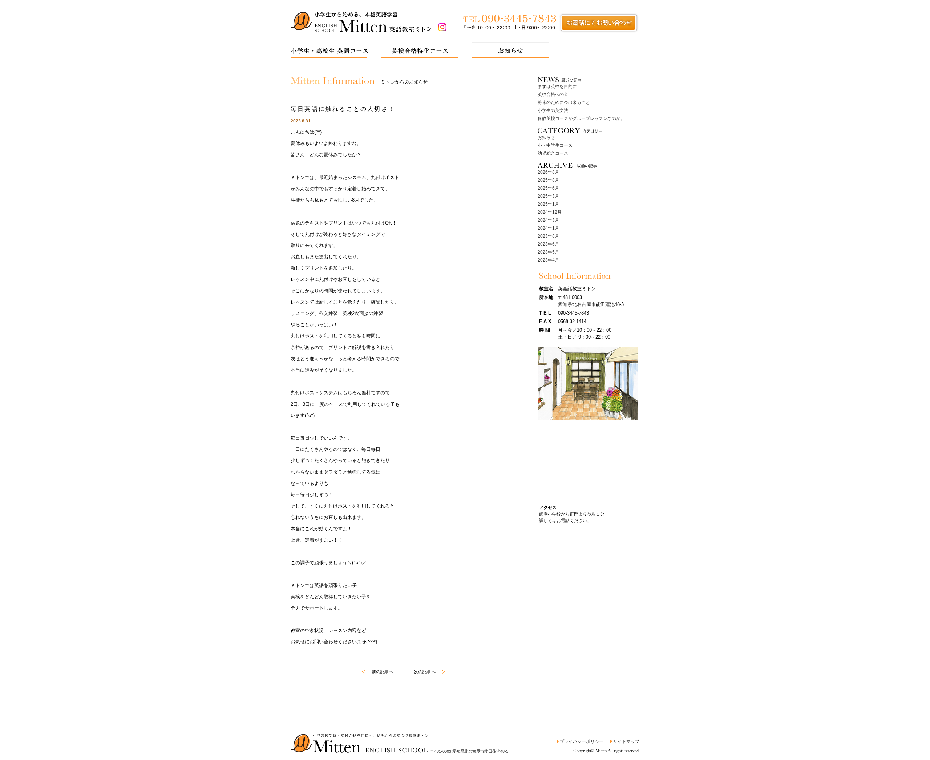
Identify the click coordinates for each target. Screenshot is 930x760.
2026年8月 (548, 172)
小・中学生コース (555, 145)
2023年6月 (548, 244)
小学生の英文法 (553, 110)
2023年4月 (548, 260)
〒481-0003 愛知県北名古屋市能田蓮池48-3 (469, 751)
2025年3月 (548, 196)
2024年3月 (548, 220)
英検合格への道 (553, 94)
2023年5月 (548, 252)
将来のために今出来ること (564, 102)
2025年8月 (548, 180)
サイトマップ (626, 741)
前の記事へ (382, 671)
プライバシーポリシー (581, 741)
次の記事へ (425, 671)
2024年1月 (548, 228)
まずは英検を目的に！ (559, 86)
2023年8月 (548, 236)
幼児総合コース (553, 153)
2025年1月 (548, 204)
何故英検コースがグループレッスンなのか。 (581, 118)
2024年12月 (550, 212)
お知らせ (546, 137)
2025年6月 (548, 188)
